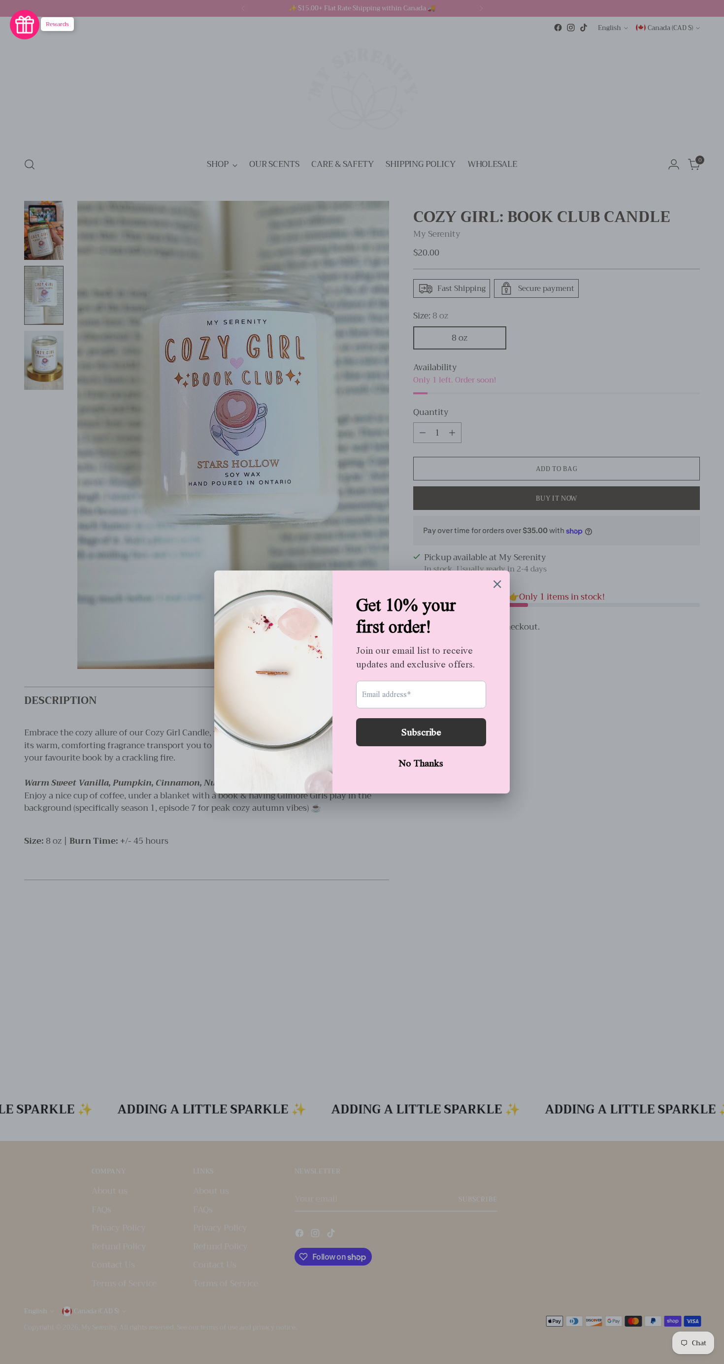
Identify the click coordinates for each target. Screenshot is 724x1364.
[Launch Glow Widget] (24, 24)
